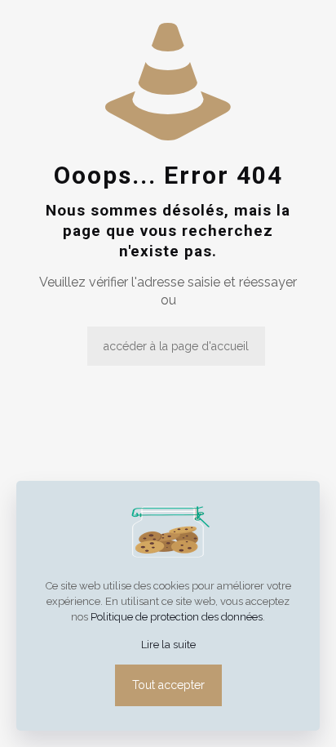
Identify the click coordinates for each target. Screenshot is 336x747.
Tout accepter (168, 684)
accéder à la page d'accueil (176, 346)
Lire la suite (168, 644)
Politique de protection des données (177, 617)
